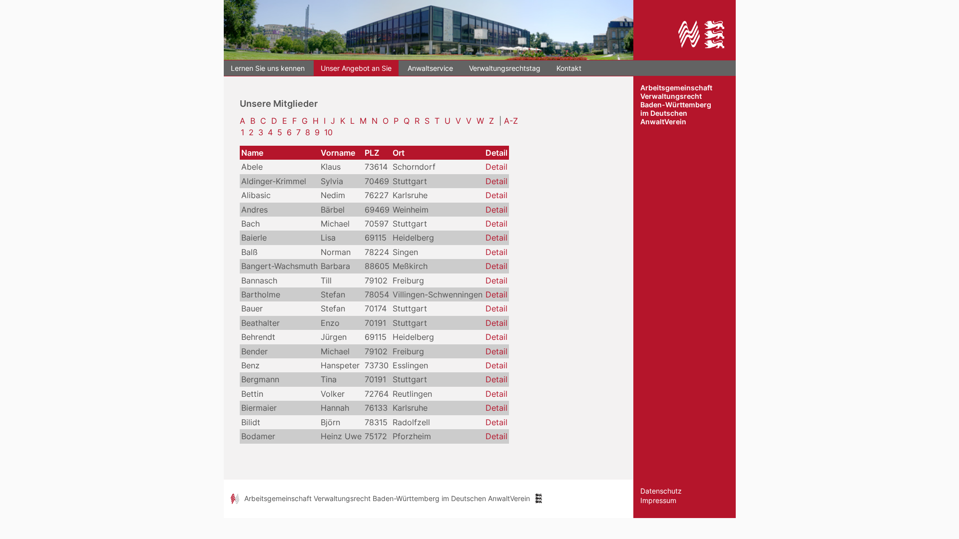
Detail (496, 167)
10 (328, 132)
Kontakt (568, 68)
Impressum (658, 500)
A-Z (511, 121)
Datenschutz (661, 491)
